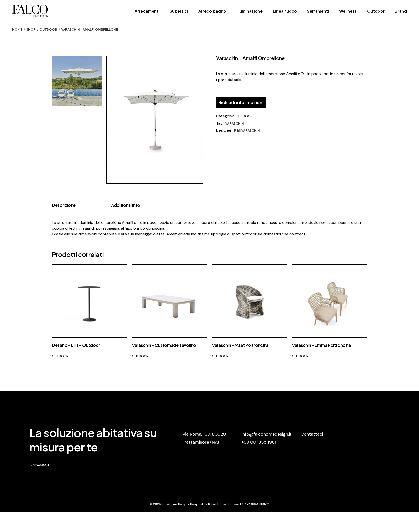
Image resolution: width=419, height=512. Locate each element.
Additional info (125, 205)
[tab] (81, 207)
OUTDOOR (244, 116)
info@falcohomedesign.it (267, 434)
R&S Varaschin (247, 130)
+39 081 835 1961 (259, 442)
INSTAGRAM (39, 465)
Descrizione (64, 205)
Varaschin (234, 123)
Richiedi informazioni (240, 102)
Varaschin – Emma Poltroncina (321, 345)
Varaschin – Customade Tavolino (164, 345)
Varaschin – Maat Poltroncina (240, 345)
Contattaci (312, 434)
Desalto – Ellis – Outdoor (76, 345)
